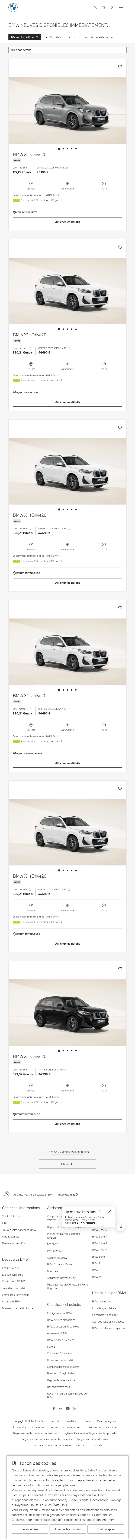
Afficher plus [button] (67, 1164)
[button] (24, 37)
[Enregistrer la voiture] (120, 67)
